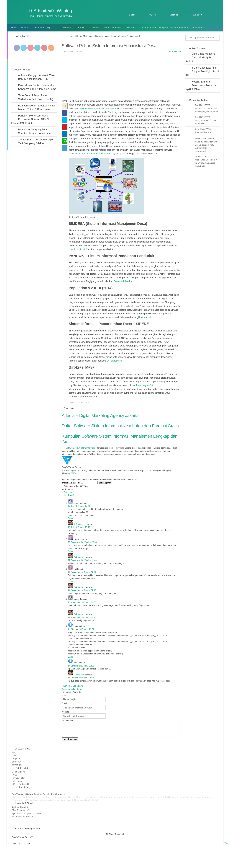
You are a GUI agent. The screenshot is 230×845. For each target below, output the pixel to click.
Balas (70, 518)
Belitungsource (114, 360)
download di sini (77, 249)
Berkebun (16, 761)
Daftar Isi (24, 27)
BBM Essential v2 (20, 810)
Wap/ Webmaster (112, 27)
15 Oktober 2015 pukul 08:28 (81, 678)
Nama (65, 695)
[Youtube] (30, 48)
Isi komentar (67, 720)
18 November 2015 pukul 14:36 (82, 602)
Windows (94, 27)
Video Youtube (149, 27)
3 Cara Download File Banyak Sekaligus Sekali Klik (202, 71)
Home (14, 27)
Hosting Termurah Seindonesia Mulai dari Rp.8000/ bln (201, 85)
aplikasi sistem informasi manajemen (99, 108)
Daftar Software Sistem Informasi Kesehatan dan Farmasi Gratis (120, 425)
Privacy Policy (18, 778)
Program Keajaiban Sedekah (173, 27)
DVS (14, 755)
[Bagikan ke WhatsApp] (64, 141)
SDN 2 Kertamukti (20, 784)
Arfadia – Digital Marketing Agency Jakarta (100, 415)
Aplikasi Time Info (20, 807)
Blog (14, 752)
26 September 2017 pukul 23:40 (82, 542)
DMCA (74, 473)
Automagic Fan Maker (23, 816)
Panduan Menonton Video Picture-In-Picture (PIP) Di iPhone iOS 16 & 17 (30, 119)
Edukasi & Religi (42, 27)
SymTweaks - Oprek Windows (26, 813)
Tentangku (17, 764)
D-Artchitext (79, 524)
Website (65, 712)
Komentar (69, 492)
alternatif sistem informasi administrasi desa (91, 153)
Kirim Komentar (70, 739)
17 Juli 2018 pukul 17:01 (79, 506)
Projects (16, 758)
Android (80, 27)
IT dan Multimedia (84, 36)
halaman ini (145, 317)
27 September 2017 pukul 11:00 (82, 560)
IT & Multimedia (63, 27)
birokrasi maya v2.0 (143, 385)
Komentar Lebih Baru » (72, 689)
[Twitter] (23, 48)
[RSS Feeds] (51, 48)
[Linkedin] (37, 48)
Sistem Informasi (87, 448)
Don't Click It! (18, 771)
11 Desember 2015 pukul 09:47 (82, 590)
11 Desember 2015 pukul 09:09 (82, 572)
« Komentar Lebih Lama (72, 686)
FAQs (14, 775)
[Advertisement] (121, 77)
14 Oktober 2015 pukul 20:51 (81, 629)
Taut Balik (69, 495)
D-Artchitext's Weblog (50, 10)
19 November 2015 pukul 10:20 (82, 617)
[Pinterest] (44, 48)
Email (65, 703)
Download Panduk (123, 281)
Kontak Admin (197, 27)
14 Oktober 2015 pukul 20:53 (81, 666)
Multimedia (73, 448)
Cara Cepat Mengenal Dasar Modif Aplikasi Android (200, 57)
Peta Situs (17, 781)
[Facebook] (17, 48)
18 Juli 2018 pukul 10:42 (79, 527)
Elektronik (132, 27)
